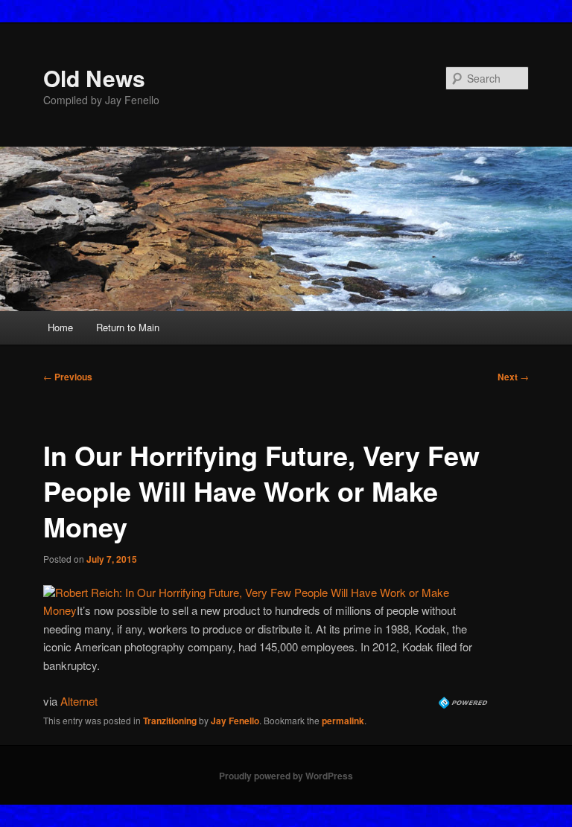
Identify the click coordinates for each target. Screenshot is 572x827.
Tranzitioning (170, 720)
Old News (94, 78)
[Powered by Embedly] (464, 704)
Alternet (79, 701)
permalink (343, 720)
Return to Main (127, 327)
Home (60, 327)
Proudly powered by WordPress (286, 775)
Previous (67, 376)
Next (513, 376)
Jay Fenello (235, 720)
